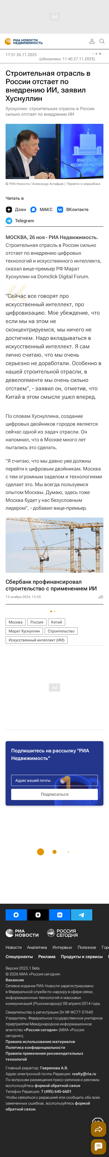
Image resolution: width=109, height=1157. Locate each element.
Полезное (87, 947)
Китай (56, 622)
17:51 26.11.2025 (21, 54)
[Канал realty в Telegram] (81, 915)
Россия (36, 622)
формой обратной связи (57, 1085)
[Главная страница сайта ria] (6, 41)
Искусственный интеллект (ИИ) (37, 640)
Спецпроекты (19, 956)
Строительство (61, 631)
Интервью (62, 947)
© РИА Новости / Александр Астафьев (35, 184)
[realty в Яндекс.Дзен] (38, 915)
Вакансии (15, 980)
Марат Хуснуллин (24, 631)
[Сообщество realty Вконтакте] (59, 915)
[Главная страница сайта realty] (33, 41)
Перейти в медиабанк (83, 184)
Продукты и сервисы (82, 956)
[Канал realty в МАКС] (16, 915)
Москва (16, 622)
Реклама (46, 956)
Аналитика (37, 947)
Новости (14, 947)
